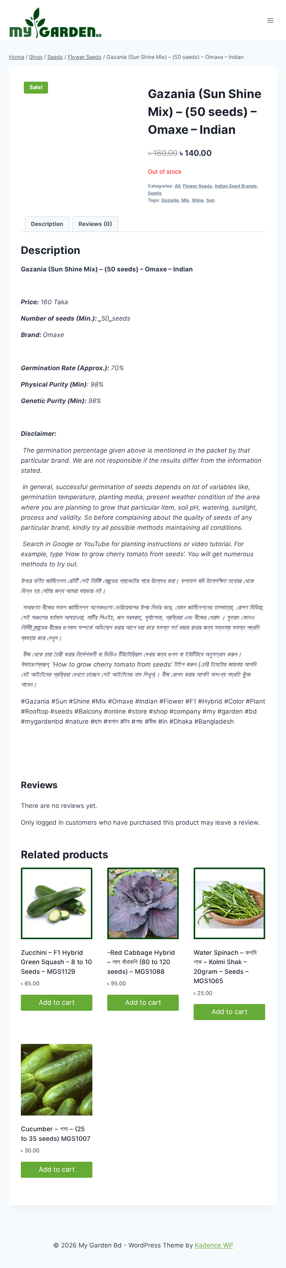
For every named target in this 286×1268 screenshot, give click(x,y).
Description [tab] (47, 223)
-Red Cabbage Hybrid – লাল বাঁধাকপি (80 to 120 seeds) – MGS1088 (141, 962)
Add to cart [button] (57, 1002)
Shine (198, 200)
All (177, 186)
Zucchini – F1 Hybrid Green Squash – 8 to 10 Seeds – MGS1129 (56, 962)
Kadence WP (214, 1245)
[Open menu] (270, 20)
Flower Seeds (197, 186)
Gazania (170, 200)
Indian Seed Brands (236, 186)
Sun (210, 200)
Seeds (155, 193)
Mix (185, 200)
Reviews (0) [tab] (95, 223)
